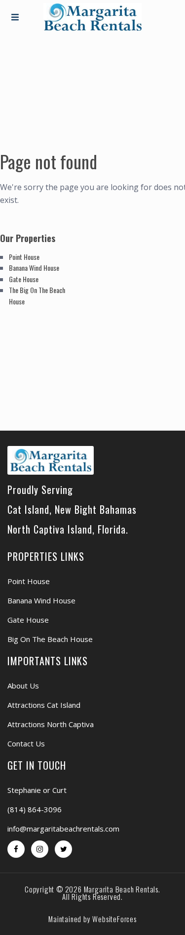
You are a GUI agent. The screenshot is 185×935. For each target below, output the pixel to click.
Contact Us (26, 743)
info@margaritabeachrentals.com (63, 829)
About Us (23, 685)
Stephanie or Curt (37, 790)
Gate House (23, 279)
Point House (24, 256)
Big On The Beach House (50, 639)
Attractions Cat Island (43, 705)
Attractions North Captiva (50, 724)
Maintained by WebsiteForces (92, 918)
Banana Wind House (34, 267)
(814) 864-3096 (34, 809)
